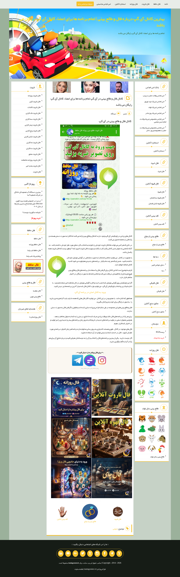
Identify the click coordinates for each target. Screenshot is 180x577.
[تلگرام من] (112, 553)
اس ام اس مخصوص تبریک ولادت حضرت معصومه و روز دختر (153, 129)
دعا (163, 271)
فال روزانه (134, 4)
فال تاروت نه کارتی (33, 142)
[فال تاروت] (112, 398)
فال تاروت (145, 4)
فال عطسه (37, 290)
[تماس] (90, 553)
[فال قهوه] (112, 438)
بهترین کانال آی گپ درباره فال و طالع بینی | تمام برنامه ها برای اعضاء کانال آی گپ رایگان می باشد (92, 21)
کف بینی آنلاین (159, 224)
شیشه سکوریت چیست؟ (31, 212)
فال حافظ (157, 4)
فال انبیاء (161, 171)
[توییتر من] (83, 553)
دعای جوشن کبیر (157, 265)
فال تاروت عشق (35, 154)
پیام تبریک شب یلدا (33, 256)
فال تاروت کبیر (35, 101)
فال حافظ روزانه (35, 244)
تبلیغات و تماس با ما (85, 4)
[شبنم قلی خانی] (62, 88)
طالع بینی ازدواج (158, 244)
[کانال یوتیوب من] (68, 553)
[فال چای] (112, 479)
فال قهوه (161, 192)
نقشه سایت (79, 569)
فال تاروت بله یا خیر (33, 166)
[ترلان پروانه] (90, 88)
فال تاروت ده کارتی (33, 148)
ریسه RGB (160, 332)
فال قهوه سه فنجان (157, 197)
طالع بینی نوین (35, 296)
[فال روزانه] (71, 398)
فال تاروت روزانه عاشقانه (31, 160)
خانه (166, 4)
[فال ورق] (71, 479)
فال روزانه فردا (35, 317)
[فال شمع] (71, 438)
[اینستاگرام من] (97, 553)
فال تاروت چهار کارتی (33, 125)
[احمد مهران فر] (119, 88)
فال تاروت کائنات (34, 107)
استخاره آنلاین (120, 4)
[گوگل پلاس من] (75, 553)
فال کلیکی (160, 291)
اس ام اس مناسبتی (104, 4)
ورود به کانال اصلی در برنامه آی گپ (90, 292)
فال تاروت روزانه (34, 95)
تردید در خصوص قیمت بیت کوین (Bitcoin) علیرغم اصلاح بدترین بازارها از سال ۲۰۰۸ (28, 203)
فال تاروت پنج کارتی (33, 131)
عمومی (115, 529)
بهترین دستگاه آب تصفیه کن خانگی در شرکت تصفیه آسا (28, 193)
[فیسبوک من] (104, 553)
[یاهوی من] (119, 553)
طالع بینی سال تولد (157, 457)
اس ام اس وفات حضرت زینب (153, 95)
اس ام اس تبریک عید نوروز (154, 101)
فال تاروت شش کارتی (32, 136)
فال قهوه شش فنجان (156, 203)
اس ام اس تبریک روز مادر (154, 113)
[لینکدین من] (61, 553)
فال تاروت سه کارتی (33, 119)
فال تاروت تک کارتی (33, 113)
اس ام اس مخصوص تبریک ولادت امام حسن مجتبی (153, 120)
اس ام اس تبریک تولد (156, 107)
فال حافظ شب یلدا (34, 250)
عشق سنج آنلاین (158, 311)
